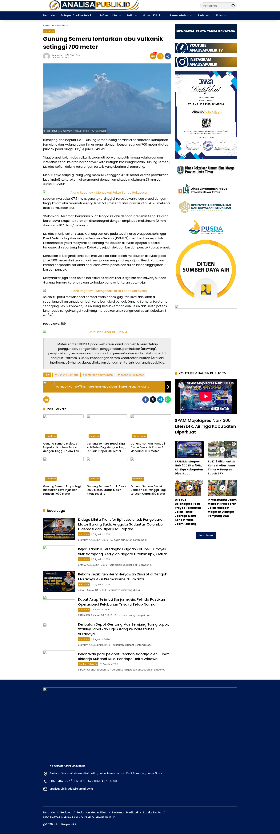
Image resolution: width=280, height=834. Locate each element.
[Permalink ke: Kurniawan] (47, 56)
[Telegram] (160, 399)
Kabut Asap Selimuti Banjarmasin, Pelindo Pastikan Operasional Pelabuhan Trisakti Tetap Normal (121, 601)
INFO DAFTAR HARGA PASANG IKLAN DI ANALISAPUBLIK (79, 817)
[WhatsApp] (168, 399)
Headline (49, 31)
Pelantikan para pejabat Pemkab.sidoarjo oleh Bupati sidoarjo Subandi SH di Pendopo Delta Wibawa (124, 656)
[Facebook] (145, 399)
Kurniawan (57, 55)
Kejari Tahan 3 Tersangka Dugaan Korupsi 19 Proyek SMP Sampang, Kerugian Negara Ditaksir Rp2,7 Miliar (122, 551)
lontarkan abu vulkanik (99, 375)
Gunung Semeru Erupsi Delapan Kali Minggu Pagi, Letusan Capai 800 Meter (148, 490)
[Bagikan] (168, 56)
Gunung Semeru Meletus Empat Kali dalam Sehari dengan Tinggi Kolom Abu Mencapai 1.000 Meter (61, 447)
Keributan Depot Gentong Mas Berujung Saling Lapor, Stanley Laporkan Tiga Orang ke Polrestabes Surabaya (123, 629)
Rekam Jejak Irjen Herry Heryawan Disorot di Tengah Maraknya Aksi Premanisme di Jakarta (122, 576)
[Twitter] (153, 399)
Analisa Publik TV (88, 664)
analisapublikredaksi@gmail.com (71, 789)
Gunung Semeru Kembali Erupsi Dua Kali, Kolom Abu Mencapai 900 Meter (148, 447)
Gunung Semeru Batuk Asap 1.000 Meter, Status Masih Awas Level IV (106, 490)
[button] (233, 5)
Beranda (49, 812)
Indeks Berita (152, 812)
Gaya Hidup (139, 435)
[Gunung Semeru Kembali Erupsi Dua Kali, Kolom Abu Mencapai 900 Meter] (150, 427)
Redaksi (65, 812)
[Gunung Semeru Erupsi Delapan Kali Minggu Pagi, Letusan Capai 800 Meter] (150, 470)
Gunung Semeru (68, 375)
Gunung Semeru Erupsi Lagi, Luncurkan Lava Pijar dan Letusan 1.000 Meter (62, 490)
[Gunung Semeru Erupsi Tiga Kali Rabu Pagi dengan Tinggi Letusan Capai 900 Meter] (107, 427)
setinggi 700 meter (132, 375)
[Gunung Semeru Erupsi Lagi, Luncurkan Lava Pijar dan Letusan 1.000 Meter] (63, 470)
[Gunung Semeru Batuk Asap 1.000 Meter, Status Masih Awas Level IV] (107, 470)
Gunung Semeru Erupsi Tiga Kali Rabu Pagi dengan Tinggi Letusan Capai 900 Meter (107, 447)
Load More (206, 535)
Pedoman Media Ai (125, 812)
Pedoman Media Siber (92, 812)
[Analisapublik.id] (118, 5)
